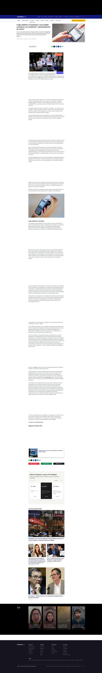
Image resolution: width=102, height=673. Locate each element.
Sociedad (52, 20)
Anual (61, 480)
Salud (51, 660)
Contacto (30, 651)
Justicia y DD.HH (20, 38)
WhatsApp (46, 463)
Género (46, 20)
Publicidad (31, 649)
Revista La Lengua (66, 654)
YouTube (59, 463)
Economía (32, 20)
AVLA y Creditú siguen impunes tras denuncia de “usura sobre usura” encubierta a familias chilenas (55, 560)
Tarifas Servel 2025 (68, 666)
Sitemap (74, 666)
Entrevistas (71, 16)
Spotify (41, 654)
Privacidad (31, 653)
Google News (34, 463)
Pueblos (37, 20)
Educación (67, 660)
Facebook (42, 646)
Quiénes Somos (32, 646)
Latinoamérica (51, 16)
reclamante (48, 377)
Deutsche (61, 16)
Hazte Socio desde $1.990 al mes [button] (79, 20)
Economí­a (26, 38)
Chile (42, 16)
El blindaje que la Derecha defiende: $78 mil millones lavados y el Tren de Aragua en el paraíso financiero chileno (46, 539)
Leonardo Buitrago (32, 46)
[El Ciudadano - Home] (21, 17)
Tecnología (77, 660)
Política (18, 20)
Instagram (42, 648)
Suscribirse (46, 496)
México (45, 16)
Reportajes (65, 653)
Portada (64, 646)
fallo (35, 367)
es (82, 666)
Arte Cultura (58, 20)
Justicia (42, 20)
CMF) (39, 77)
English (56, 16)
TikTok (41, 653)
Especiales (58, 660)
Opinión (66, 16)
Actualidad (65, 648)
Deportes (81, 660)
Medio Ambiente (25, 20)
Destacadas (34, 38)
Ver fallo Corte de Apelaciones (36, 422)
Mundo (39, 16)
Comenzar (35, 496)
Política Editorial (32, 648)
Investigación (77, 16)
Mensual (56, 480)
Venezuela (54, 649)
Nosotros (47, 666)
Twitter (41, 649)
